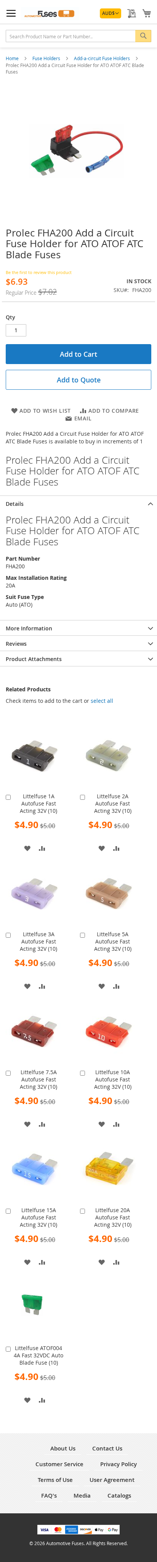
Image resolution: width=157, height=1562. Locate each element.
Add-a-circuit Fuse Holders (102, 58)
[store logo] (50, 13)
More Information (29, 628)
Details (15, 503)
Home (13, 58)
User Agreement (112, 1480)
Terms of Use (55, 1480)
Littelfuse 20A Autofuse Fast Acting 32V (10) (112, 1217)
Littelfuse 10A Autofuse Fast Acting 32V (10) (112, 1079)
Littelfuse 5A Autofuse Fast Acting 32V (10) (112, 941)
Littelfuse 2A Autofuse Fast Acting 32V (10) (112, 803)
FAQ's (49, 1495)
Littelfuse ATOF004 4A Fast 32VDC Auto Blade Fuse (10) (38, 1355)
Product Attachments (34, 659)
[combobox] (78, 36)
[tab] (78, 503)
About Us (62, 1448)
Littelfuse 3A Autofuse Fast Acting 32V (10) (38, 941)
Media (82, 1495)
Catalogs (119, 1495)
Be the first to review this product (39, 272)
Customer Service (59, 1464)
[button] (110, 13)
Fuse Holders (46, 58)
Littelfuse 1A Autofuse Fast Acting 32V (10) (38, 803)
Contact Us (107, 1448)
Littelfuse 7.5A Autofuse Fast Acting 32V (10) (38, 1079)
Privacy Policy (118, 1464)
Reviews (16, 643)
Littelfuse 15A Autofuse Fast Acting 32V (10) (38, 1217)
